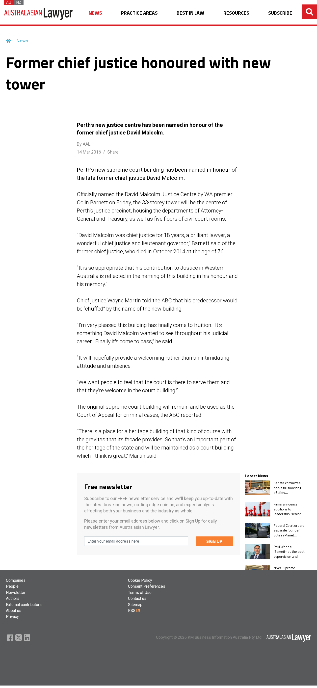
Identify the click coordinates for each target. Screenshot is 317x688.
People (12, 586)
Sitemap (135, 604)
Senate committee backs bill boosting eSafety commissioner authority (287, 487)
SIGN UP (214, 541)
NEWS (95, 13)
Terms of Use (140, 592)
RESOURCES (236, 13)
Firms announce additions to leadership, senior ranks (287, 509)
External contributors (24, 604)
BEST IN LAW (190, 13)
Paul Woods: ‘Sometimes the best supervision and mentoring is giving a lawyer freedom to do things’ (289, 551)
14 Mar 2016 (89, 152)
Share (113, 152)
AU (8, 2)
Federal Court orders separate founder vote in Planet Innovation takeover (289, 530)
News (22, 40)
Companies (16, 580)
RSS (132, 610)
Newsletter (15, 592)
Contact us (137, 598)
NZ (18, 2)
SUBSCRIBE (280, 13)
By (83, 144)
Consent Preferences (146, 586)
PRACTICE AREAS (139, 13)
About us (13, 610)
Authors (12, 598)
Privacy (12, 616)
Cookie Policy (140, 580)
